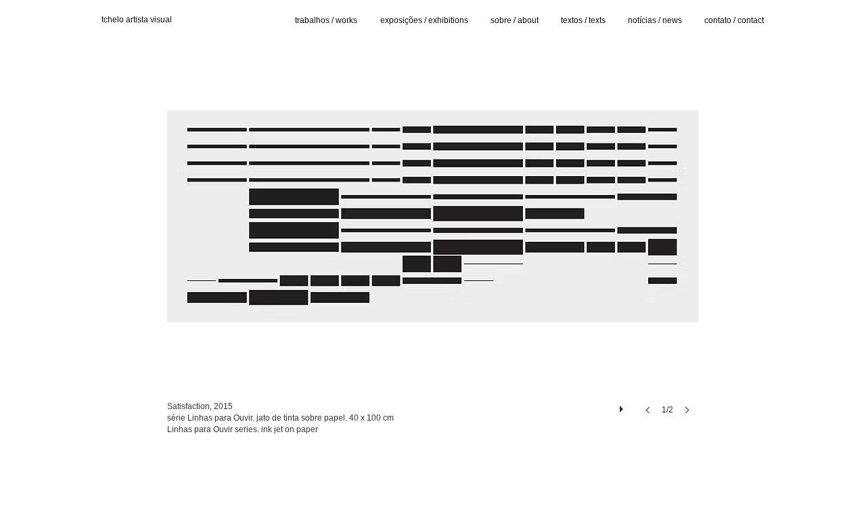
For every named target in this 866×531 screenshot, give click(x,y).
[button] (432, 240)
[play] (623, 406)
